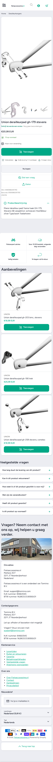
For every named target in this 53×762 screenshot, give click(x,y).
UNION (4, 195)
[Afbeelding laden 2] (15, 110)
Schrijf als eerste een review (12, 126)
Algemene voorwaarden (17, 664)
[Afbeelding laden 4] (33, 110)
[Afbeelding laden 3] (24, 110)
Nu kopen (26, 169)
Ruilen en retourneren (16, 654)
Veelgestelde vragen (15, 662)
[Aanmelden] (45, 701)
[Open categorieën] (4, 5)
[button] (47, 6)
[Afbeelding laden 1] (6, 110)
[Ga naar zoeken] (31, 5)
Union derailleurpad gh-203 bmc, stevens (23, 317)
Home (3, 14)
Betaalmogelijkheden (16, 659)
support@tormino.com (14, 630)
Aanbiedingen (12, 683)
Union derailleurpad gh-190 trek (18, 378)
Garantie (10, 656)
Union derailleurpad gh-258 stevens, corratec (24, 439)
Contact (10, 680)
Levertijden (11, 651)
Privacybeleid (12, 685)
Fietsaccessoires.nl (21, 737)
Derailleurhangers (15, 14)
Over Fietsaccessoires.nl (17, 677)
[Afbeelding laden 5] (43, 110)
